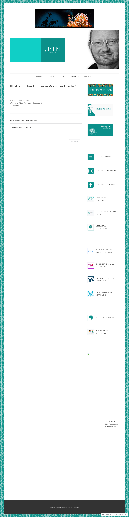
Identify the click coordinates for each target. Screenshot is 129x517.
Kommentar (74, 141)
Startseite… (39, 77)
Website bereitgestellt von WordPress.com (64, 507)
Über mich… (88, 77)
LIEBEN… (62, 77)
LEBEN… (74, 77)
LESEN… (50, 77)
